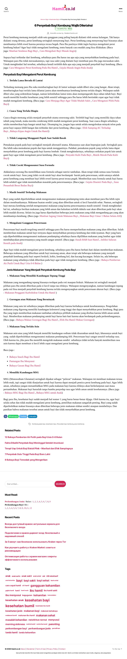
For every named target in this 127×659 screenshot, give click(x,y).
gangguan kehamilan (45, 585)
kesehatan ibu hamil (43, 606)
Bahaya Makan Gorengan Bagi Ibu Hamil (37, 319)
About (23, 649)
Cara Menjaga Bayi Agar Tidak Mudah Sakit (68, 100)
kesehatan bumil (19, 606)
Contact (62, 649)
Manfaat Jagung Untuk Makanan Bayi (59, 216)
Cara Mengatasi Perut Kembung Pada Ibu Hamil (33, 67)
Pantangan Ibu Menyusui (22, 361)
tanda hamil (11, 632)
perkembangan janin (39, 628)
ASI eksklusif (52, 576)
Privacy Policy (52, 649)
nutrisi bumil (30, 624)
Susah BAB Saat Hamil (87, 239)
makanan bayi (31, 610)
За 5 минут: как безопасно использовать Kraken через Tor (35, 541)
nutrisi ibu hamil (41, 624)
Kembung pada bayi (38, 424)
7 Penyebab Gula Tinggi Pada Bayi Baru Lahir (28, 454)
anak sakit (27, 576)
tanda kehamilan (27, 632)
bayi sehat (43, 580)
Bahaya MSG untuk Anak (49, 392)
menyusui (53, 619)
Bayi (47, 19)
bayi (19, 580)
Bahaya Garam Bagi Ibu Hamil (25, 365)
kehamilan (39, 595)
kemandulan (52, 595)
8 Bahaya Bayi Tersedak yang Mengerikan (26, 459)
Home (42, 19)
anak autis (16, 576)
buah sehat (54, 580)
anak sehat (37, 576)
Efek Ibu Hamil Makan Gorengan (76, 319)
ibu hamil (36, 590)
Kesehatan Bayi (54, 19)
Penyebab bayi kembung (65, 424)
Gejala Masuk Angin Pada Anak (76, 67)
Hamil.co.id (15, 649)
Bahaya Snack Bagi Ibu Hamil (24, 356)
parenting (54, 624)
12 (31, 508)
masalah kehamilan (16, 619)
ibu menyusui (13, 595)
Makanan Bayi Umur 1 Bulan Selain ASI (100, 216)
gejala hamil (9, 590)
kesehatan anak (14, 600)
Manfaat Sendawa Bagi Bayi (23, 51)
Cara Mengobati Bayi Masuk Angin (57, 51)
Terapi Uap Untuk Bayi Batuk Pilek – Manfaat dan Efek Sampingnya (39, 448)
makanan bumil (11, 615)
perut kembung (79, 424)
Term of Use (40, 649)
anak (7, 576)
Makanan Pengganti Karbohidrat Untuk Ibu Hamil (30, 292)
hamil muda (24, 590)
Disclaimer (31, 649)
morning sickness (15, 624)
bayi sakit (29, 580)
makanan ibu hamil (26, 615)
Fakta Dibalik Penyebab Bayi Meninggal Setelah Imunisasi (34, 443)
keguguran (27, 595)
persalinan (56, 628)
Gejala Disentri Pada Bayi (99, 182)
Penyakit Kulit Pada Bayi (78, 155)
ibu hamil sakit (50, 590)
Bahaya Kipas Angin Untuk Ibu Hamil (29, 131)
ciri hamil (25, 585)
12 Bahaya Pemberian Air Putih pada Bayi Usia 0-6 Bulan (33, 437)
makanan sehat (45, 615)
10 (25, 508)
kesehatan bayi (51, 424)
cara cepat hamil (13, 585)
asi (43, 576)
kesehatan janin (13, 610)
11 (28, 508)
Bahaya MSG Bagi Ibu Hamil (19, 392)
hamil (17, 590)
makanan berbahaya (49, 611)
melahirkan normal (38, 620)
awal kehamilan (10, 580)
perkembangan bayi (16, 628)
